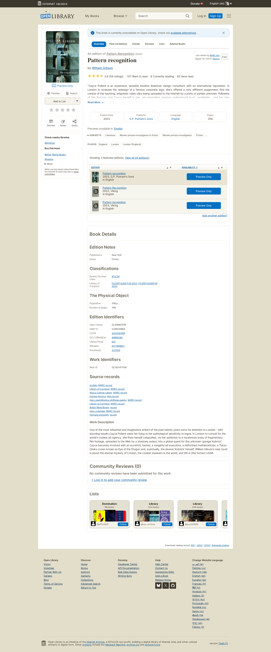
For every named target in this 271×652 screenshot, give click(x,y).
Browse (119, 16)
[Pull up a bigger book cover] (62, 81)
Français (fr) (199, 583)
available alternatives (183, 32)
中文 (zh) (197, 623)
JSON (199, 545)
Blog (46, 580)
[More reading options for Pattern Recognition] (77, 101)
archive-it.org (152, 644)
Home (84, 564)
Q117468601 (118, 346)
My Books (92, 16)
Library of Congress (100, 389)
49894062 (117, 337)
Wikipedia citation (220, 545)
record (113, 407)
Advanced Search (90, 583)
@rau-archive (148, 524)
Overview (99, 43)
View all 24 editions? (137, 157)
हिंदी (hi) (196, 587)
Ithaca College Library (101, 392)
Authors (85, 572)
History (216, 58)
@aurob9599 (191, 524)
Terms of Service (53, 583)
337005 (116, 350)
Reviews (149, 43)
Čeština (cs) (199, 568)
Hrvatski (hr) (199, 591)
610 (114, 341)
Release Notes (163, 580)
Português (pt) (200, 603)
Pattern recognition (114, 173)
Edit (224, 57)
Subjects (86, 575)
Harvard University (99, 414)
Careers (48, 575)
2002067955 (118, 333)
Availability (190, 167)
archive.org (133, 644)
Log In (201, 16)
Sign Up (215, 16)
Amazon (49, 159)
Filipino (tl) (198, 627)
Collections (87, 580)
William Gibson (102, 68)
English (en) (199, 575)
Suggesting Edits (164, 572)
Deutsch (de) (199, 572)
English (175, 118)
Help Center (161, 564)
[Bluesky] (158, 585)
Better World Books (55, 154)
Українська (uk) (201, 619)
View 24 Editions (118, 43)
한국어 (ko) (198, 599)
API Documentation (128, 568)
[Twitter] (165, 585)
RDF (193, 545)
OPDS (207, 545)
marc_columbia (97, 411)
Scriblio (93, 385)
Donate (197, 3)
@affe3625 (102, 524)
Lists (162, 43)
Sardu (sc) (198, 611)
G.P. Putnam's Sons (141, 118)
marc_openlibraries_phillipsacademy (108, 400)
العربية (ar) (198, 564)
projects (87, 644)
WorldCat (50, 143)
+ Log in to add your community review (119, 480)
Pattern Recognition (120, 54)
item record (113, 396)
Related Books (177, 43)
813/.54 (116, 276)
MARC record (105, 385)
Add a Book (161, 575)
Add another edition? (214, 215)
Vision (47, 564)
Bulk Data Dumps (127, 572)
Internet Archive (98, 396)
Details (136, 43)
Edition (95, 167)
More (50, 163)
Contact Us (161, 568)
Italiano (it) (198, 595)
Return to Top (88, 587)
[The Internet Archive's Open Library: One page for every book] (57, 16)
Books (84, 568)
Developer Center (127, 564)
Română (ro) (199, 607)
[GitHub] (173, 585)
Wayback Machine (115, 644)
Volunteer (49, 568)
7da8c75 (223, 643)
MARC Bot (215, 55)
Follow (123, 524)
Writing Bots (125, 575)
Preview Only (65, 85)
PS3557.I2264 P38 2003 (124, 283)
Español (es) (199, 580)
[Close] (223, 32)
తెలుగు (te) (197, 615)
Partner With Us (52, 572)
